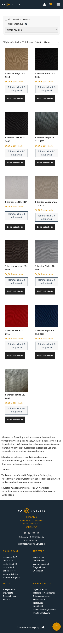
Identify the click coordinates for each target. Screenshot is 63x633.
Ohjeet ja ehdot (40, 589)
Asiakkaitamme (9, 596)
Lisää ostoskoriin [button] (15, 98)
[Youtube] (33, 532)
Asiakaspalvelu (42, 583)
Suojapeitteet (39, 567)
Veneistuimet (39, 560)
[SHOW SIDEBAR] (56, 626)
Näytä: (38, 42)
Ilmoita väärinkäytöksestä (44, 609)
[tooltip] (26, 24)
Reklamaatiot (39, 599)
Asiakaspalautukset (42, 596)
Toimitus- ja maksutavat (44, 592)
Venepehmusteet (41, 564)
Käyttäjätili (38, 606)
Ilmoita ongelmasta (41, 613)
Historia (6, 599)
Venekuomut (39, 557)
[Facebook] (25, 532)
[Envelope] (38, 532)
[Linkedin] (29, 532)
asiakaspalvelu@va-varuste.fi (31, 543)
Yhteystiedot (9, 589)
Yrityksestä (8, 592)
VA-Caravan (38, 570)
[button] (58, 4)
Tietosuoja (38, 602)
